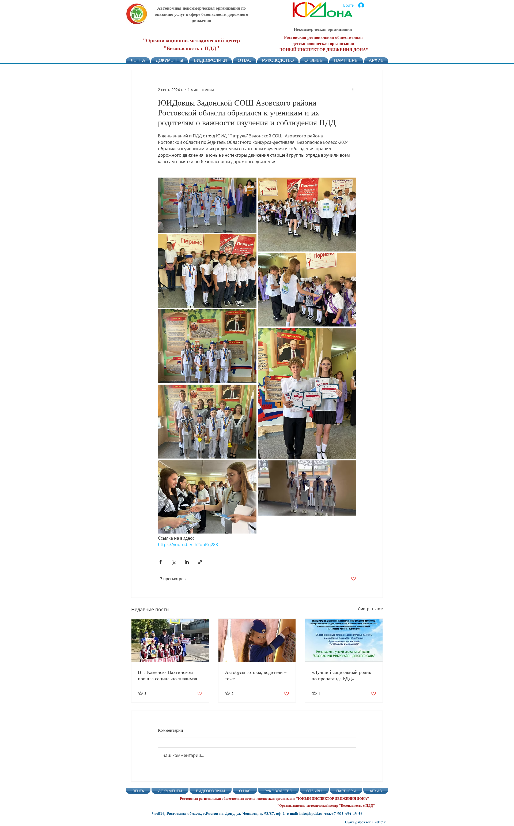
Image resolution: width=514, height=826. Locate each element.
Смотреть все (370, 608)
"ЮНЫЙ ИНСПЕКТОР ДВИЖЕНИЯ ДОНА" (323, 49)
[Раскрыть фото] (207, 205)
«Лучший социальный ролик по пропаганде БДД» (341, 675)
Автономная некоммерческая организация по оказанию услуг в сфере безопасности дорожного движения (201, 14)
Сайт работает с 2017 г (365, 821)
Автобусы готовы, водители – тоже (255, 675)
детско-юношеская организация (323, 43)
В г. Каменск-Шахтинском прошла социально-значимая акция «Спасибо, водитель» (167, 675)
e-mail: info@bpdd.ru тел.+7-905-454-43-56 (324, 813)
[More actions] (353, 89)
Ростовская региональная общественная (323, 37)
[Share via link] (199, 562)
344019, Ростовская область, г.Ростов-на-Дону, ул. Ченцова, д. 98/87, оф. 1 (219, 813)
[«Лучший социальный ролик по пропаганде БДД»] (344, 640)
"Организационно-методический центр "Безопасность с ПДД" (191, 44)
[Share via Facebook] (160, 562)
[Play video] (307, 487)
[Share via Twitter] (173, 562)
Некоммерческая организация (323, 29)
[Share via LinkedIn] (186, 562)
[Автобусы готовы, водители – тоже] (257, 640)
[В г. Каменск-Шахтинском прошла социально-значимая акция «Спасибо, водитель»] (170, 640)
